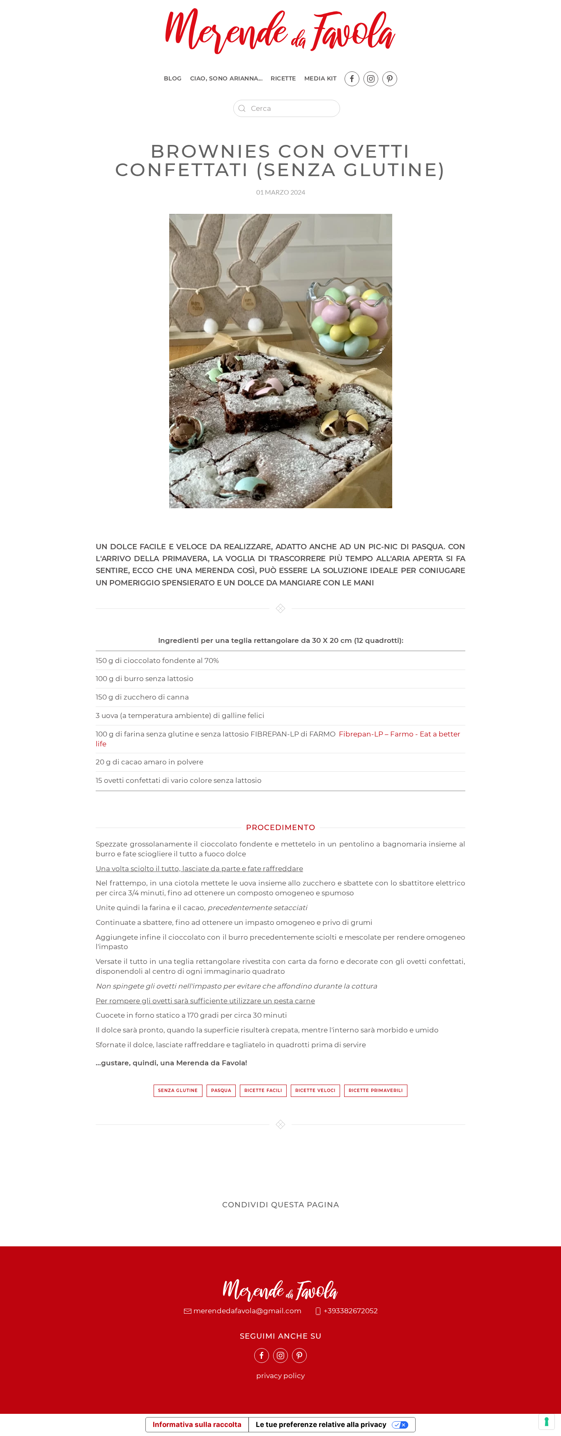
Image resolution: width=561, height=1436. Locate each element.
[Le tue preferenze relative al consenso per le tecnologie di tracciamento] (546, 1421)
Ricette (283, 78)
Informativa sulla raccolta (197, 1424)
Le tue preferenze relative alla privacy (321, 1424)
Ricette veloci (315, 1090)
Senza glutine (178, 1090)
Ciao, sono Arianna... (226, 78)
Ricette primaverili (376, 1090)
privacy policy (280, 1376)
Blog (173, 78)
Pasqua (221, 1090)
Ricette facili (263, 1090)
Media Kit (320, 78)
